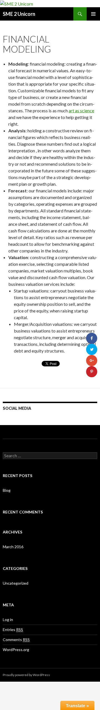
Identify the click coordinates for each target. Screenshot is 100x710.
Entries (13, 629)
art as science (81, 110)
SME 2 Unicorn (19, 14)
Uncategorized (15, 583)
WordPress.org (16, 649)
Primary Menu (93, 14)
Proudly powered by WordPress (26, 675)
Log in (8, 619)
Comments (16, 639)
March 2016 (13, 546)
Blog (7, 490)
